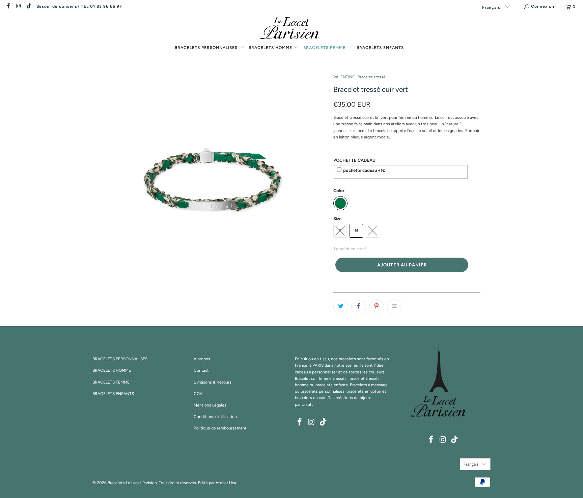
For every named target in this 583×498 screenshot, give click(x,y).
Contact (201, 370)
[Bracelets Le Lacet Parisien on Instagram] (18, 6)
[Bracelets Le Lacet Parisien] (291, 29)
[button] (209, 48)
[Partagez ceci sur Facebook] (358, 306)
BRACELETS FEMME (111, 382)
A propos (202, 359)
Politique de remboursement (220, 428)
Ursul (306, 404)
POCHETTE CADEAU (354, 160)
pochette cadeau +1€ (364, 170)
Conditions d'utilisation (215, 416)
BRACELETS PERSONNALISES (119, 359)
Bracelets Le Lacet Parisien (132, 482)
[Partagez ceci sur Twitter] (340, 306)
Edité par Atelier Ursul (218, 482)
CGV (198, 393)
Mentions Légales (210, 405)
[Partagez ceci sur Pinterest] (376, 306)
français (492, 7)
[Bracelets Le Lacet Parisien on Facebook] (8, 6)
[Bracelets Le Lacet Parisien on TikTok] (28, 6)
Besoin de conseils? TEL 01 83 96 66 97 (79, 6)
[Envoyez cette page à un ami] (394, 306)
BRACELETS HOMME (111, 370)
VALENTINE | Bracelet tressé (359, 77)
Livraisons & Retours (212, 382)
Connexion (542, 6)
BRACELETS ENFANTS (113, 393)
